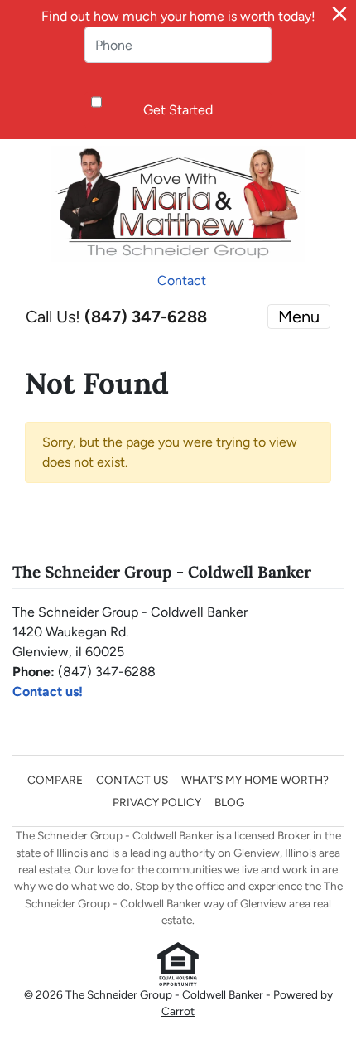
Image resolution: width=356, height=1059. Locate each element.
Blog (229, 802)
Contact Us (132, 779)
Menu (299, 316)
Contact (181, 280)
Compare (55, 779)
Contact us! (47, 691)
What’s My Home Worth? (255, 779)
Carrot (178, 1011)
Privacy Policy (157, 802)
